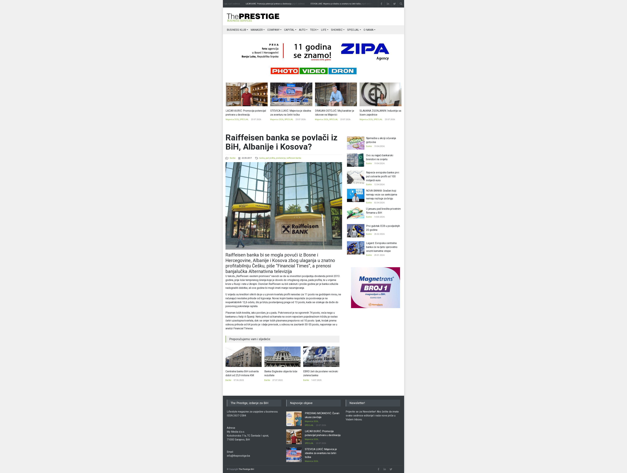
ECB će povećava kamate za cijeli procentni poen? (319, 373)
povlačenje (281, 158)
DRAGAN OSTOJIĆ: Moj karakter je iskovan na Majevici (289, 112)
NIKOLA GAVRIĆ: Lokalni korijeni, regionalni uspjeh (378, 112)
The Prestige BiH (246, 469)
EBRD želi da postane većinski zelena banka (281, 373)
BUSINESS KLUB (236, 29)
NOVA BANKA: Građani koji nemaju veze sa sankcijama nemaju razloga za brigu (381, 194)
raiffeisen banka (294, 158)
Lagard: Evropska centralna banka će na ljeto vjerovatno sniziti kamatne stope (381, 247)
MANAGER (257, 29)
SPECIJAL (353, 29)
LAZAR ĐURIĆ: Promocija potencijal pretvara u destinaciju (270, 4)
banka (262, 158)
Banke (232, 158)
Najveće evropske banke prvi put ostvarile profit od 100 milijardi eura (382, 176)
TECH (313, 29)
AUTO (302, 29)
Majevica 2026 (232, 119)
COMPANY (273, 29)
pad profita (270, 158)
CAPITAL (289, 29)
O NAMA (368, 29)
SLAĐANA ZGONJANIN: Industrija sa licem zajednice (335, 112)
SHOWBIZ (337, 29)
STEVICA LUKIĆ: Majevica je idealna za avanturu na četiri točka (337, 4)
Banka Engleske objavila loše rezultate (241, 373)
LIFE (323, 29)
